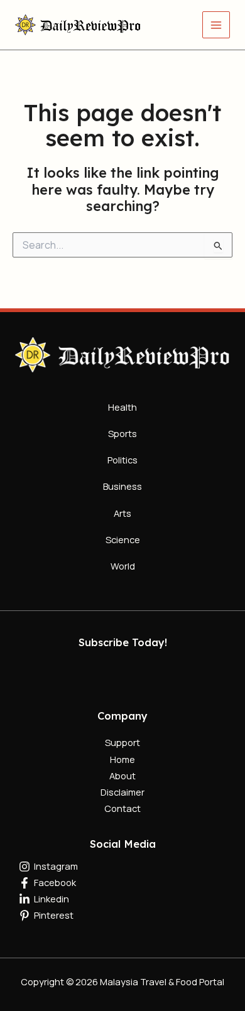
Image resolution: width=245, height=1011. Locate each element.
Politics (122, 459)
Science (123, 539)
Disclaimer (122, 792)
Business (122, 486)
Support (122, 742)
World (123, 566)
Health (122, 407)
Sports (122, 433)
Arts (122, 513)
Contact (122, 808)
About (122, 775)
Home (122, 759)
